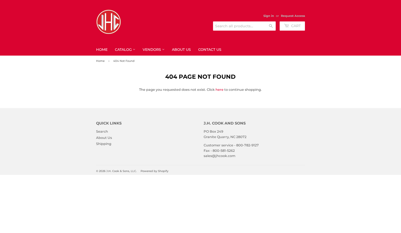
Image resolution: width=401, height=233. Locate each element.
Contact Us (209, 49)
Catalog (124, 49)
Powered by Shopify (154, 171)
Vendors (152, 49)
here (219, 90)
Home (102, 49)
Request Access (293, 15)
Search (102, 131)
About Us (181, 49)
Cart (295, 26)
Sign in (268, 15)
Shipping (103, 144)
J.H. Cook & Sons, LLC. (121, 171)
